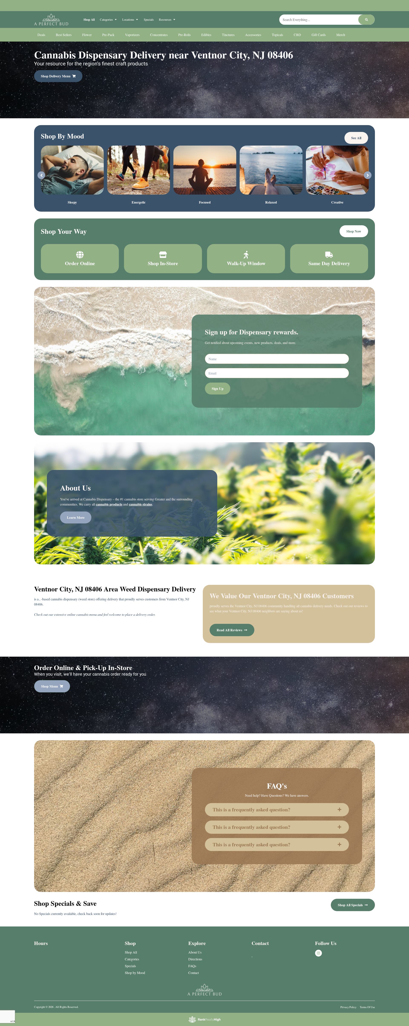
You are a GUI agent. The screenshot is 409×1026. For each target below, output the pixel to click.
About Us (195, 952)
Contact (193, 972)
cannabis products (109, 504)
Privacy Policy (348, 1007)
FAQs (192, 966)
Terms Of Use (367, 1007)
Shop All (89, 19)
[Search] (366, 19)
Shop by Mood (135, 972)
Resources (165, 19)
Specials (149, 19)
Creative (337, 202)
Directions (195, 959)
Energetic (138, 202)
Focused (205, 202)
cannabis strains (140, 504)
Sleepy (72, 202)
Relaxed (271, 202)
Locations (128, 19)
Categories (106, 19)
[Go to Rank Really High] (204, 1019)
